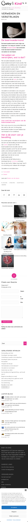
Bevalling (4, 19)
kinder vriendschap (6, 484)
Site (21, 302)
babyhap (3, 487)
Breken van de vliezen (13, 178)
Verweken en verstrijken (8, 368)
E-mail (21, 298)
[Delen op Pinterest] (14, 195)
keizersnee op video (6, 370)
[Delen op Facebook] (3, 195)
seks (2, 482)
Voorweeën (6, 172)
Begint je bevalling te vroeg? (9, 376)
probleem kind (4, 479)
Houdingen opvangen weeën (9, 355)
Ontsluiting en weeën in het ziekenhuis (11, 357)
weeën (6, 144)
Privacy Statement (17, 519)
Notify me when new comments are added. (12, 327)
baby (15, 79)
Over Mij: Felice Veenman (7, 467)
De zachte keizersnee (7, 380)
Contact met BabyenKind (7, 469)
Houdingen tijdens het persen (9, 359)
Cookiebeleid (9, 519)
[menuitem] (22, 3)
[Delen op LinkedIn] (19, 195)
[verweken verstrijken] (14, 30)
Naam (22, 292)
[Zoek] (22, 3)
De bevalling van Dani (7, 353)
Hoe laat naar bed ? (6, 477)
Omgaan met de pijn (6, 363)
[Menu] (26, 3)
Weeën (5, 174)
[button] (25, 490)
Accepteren (14, 507)
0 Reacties (12, 182)
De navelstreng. (5, 382)
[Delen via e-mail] (24, 195)
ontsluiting (15, 161)
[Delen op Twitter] (9, 195)
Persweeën (4, 361)
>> (8, 387)
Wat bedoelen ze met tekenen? (9, 366)
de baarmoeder (11, 47)
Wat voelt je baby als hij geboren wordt (12, 378)
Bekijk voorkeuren (14, 516)
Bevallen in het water (7, 385)
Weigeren (14, 511)
